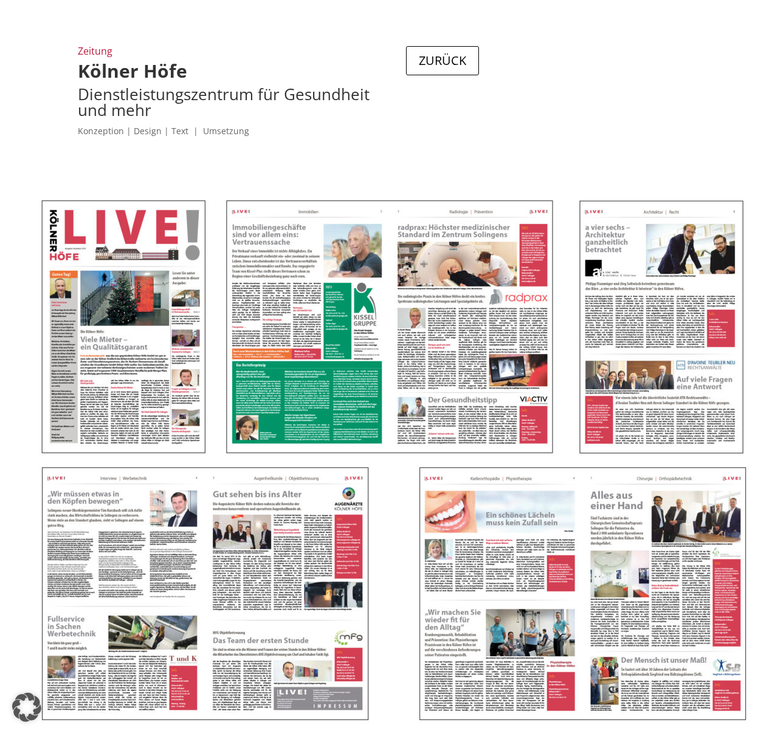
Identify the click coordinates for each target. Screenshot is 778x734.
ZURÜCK (442, 60)
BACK (434, 107)
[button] (26, 707)
